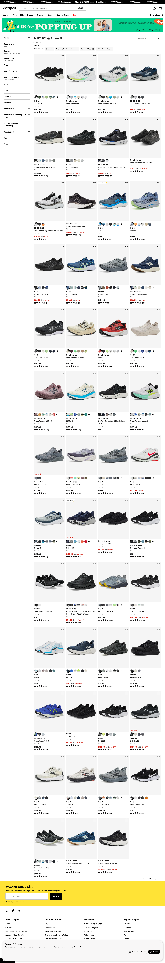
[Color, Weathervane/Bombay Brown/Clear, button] (114, 478)
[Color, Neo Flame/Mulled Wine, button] (71, 351)
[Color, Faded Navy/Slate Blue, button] (150, 224)
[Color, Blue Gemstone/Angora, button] (75, 414)
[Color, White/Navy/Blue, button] (118, 287)
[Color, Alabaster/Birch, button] (86, 671)
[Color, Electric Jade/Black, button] (75, 351)
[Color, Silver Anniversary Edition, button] (110, 605)
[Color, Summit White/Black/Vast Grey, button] (135, 478)
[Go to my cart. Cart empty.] (160, 8)
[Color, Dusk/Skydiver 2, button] (139, 734)
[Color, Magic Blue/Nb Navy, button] (54, 160)
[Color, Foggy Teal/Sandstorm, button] (75, 160)
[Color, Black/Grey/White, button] (118, 798)
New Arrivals (129, 931)
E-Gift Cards (89, 939)
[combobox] (47, 8)
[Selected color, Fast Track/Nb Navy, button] (36, 414)
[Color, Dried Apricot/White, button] (39, 414)
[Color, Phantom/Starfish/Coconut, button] (103, 605)
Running (127, 935)
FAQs (47, 924)
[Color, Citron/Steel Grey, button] (103, 734)
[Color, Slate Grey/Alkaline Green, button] (107, 97)
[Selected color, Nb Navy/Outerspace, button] (132, 287)
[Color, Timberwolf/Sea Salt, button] (139, 287)
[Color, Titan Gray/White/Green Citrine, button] (150, 541)
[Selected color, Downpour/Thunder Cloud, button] (132, 224)
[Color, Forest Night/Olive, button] (103, 287)
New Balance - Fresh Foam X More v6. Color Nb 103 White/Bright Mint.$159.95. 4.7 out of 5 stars (145, 401)
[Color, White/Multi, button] (82, 605)
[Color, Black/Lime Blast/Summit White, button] (114, 671)
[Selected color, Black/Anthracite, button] (100, 671)
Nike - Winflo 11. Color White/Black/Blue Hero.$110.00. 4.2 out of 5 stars (49, 657)
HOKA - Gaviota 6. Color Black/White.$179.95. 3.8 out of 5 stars (49, 84)
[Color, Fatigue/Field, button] (54, 541)
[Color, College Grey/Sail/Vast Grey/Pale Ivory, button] (46, 671)
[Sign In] (154, 8)
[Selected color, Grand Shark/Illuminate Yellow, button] (68, 287)
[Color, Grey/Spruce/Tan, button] (75, 798)
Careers (8, 928)
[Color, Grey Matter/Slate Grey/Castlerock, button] (146, 287)
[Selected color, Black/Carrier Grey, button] (68, 160)
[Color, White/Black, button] (107, 160)
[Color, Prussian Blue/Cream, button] (142, 351)
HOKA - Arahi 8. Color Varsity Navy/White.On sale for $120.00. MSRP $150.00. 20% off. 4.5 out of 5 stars (81, 657)
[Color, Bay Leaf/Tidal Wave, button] (50, 97)
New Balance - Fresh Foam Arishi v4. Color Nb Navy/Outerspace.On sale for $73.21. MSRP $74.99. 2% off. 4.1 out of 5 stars (145, 274)
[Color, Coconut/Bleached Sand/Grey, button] (103, 478)
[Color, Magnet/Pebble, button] (82, 478)
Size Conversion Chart (93, 924)
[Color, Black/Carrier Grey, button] (54, 861)
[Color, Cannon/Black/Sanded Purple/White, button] (54, 671)
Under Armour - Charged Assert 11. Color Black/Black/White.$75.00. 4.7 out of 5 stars (145, 528)
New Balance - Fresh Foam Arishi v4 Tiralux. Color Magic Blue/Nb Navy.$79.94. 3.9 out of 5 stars (81, 848)
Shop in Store (154, 30)
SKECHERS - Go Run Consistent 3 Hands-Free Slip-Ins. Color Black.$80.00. (113, 401)
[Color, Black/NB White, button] (114, 351)
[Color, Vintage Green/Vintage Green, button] (46, 97)
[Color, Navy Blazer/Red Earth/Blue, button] (86, 798)
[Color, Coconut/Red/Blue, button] (78, 798)
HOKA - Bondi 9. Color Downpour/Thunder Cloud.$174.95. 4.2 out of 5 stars (145, 211)
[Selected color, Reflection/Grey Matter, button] (68, 97)
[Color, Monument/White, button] (114, 734)
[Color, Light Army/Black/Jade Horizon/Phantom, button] (103, 671)
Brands (127, 924)
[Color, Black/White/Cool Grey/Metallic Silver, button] (150, 478)
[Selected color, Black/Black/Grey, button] (132, 671)
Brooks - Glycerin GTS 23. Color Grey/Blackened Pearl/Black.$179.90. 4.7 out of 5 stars (113, 784)
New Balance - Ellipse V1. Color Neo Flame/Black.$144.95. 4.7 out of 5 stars (113, 338)
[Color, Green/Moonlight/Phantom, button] (114, 605)
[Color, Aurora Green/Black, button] (75, 287)
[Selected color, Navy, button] (132, 97)
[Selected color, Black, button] (100, 414)
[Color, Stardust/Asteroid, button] (71, 541)
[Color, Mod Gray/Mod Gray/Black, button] (135, 541)
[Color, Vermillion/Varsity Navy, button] (86, 541)
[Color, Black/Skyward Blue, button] (82, 671)
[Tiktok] (13, 910)
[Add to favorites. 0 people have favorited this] (62, 56)
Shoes (48, 49)
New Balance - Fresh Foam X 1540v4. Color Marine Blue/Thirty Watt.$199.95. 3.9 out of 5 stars (49, 721)
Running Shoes (86, 49)
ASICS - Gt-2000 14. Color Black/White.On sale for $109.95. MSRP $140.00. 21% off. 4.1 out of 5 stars (113, 721)
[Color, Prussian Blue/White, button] (46, 287)
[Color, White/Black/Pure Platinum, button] (107, 671)
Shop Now (100, 2)
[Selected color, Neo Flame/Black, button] (100, 351)
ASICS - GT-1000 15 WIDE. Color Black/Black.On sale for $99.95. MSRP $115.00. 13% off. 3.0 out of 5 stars (49, 274)
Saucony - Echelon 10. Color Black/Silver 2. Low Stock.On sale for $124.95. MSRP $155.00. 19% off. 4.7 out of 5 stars (145, 721)
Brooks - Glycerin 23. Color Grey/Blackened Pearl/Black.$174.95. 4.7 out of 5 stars (113, 464)
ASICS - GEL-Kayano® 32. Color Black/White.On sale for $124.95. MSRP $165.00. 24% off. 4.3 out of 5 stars (145, 593)
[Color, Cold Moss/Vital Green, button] (139, 605)
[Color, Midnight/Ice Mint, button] (54, 351)
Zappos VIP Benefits (13, 939)
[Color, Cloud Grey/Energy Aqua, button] (50, 861)
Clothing (127, 928)
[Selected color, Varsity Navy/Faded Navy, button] (100, 224)
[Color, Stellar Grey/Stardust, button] (75, 671)
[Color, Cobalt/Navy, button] (43, 541)
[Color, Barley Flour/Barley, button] (146, 224)
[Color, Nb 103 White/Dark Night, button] (39, 160)
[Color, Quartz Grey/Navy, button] (43, 734)
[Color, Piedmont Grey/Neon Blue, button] (39, 287)
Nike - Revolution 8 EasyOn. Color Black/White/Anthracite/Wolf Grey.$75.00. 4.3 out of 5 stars (145, 784)
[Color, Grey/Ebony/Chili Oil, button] (39, 798)
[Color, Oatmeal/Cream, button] (43, 351)
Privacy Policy (79, 947)
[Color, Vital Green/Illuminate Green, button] (135, 351)
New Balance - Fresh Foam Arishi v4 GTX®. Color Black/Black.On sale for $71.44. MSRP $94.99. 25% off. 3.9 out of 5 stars (145, 147)
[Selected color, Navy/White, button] (68, 541)
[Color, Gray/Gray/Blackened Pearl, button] (139, 671)
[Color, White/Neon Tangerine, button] (135, 224)
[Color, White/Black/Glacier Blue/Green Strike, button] (39, 671)
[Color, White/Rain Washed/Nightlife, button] (107, 478)
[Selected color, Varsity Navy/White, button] (68, 671)
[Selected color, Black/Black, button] (36, 287)
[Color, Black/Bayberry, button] (103, 97)
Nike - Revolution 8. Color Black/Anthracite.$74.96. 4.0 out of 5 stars (113, 657)
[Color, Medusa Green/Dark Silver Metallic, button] (86, 414)
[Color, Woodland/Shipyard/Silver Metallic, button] (86, 478)
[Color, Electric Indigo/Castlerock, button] (110, 351)
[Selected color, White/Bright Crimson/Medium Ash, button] (132, 478)
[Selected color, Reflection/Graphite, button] (100, 97)
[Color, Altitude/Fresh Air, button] (46, 414)
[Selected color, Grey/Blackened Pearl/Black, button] (100, 478)
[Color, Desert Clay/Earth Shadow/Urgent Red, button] (82, 351)
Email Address (14, 896)
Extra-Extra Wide (104, 49)
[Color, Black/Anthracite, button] (50, 671)
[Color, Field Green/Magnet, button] (78, 478)
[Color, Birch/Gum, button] (135, 734)
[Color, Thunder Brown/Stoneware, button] (150, 287)
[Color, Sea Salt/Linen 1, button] (135, 287)
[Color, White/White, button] (107, 224)
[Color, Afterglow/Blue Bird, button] (71, 414)
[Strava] (19, 910)
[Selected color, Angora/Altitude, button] (68, 414)
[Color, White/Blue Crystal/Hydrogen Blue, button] (146, 798)
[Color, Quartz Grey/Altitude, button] (110, 97)
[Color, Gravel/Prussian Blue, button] (71, 160)
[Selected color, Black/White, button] (36, 97)
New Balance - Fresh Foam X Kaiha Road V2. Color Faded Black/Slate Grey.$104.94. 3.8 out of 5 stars (49, 147)
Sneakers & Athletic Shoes (65, 49)
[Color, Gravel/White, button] (110, 734)
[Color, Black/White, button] (39, 224)
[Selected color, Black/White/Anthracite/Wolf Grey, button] (132, 798)
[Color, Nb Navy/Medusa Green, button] (142, 287)
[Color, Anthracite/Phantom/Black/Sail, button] (118, 671)
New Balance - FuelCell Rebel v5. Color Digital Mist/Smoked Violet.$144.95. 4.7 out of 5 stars (81, 464)
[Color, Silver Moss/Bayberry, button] (78, 414)
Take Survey (89, 935)
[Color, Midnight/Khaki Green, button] (50, 351)
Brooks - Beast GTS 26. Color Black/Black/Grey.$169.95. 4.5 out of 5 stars (145, 657)
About (7, 924)
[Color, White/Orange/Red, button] (107, 287)
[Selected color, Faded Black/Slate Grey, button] (36, 160)
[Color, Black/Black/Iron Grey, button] (146, 478)
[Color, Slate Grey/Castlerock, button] (150, 414)
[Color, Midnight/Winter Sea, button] (78, 287)
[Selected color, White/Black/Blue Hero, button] (36, 671)
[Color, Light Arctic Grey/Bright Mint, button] (75, 478)
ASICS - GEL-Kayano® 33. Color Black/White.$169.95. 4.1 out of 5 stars (49, 338)
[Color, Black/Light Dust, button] (78, 160)
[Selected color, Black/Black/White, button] (132, 541)
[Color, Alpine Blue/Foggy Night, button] (75, 541)
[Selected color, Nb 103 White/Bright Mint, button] (132, 414)
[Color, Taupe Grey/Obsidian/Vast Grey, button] (43, 671)
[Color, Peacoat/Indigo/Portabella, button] (135, 671)
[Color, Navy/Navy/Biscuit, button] (114, 287)
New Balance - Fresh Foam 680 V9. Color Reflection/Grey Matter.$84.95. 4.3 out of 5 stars (81, 84)
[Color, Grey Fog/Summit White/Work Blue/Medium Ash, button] (142, 478)
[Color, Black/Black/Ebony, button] (110, 287)
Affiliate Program (91, 928)
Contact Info (50, 928)
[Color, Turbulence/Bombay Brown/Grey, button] (107, 605)
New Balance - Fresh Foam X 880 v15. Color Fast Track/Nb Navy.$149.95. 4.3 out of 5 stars (49, 401)
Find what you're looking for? (148, 879)
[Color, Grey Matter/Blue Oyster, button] (46, 160)
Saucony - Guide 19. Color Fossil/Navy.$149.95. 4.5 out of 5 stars (49, 528)
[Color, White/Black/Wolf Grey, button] (135, 798)
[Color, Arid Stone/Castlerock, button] (78, 351)
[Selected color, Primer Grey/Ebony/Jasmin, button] (100, 605)
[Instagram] (6, 910)
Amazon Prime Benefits (14, 935)
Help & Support (156, 15)
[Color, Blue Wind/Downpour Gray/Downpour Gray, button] (142, 541)
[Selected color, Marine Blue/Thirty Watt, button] (36, 734)
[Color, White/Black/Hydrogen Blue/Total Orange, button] (139, 478)
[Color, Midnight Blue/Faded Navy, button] (54, 97)
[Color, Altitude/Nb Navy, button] (75, 97)
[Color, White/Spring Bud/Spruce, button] (71, 798)
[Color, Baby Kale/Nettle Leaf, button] (39, 97)
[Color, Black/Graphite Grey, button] (107, 734)
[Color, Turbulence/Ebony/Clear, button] (110, 478)
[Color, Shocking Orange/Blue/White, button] (103, 798)
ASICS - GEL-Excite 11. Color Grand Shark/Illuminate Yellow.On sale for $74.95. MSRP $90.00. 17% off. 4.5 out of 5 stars (81, 274)
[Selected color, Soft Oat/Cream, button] (132, 351)
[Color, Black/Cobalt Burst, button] (150, 351)
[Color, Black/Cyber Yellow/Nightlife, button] (118, 478)
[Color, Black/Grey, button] (78, 605)
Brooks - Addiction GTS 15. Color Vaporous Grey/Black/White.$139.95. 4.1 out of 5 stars (49, 784)
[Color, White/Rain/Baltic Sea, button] (110, 798)
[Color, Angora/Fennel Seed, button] (78, 97)
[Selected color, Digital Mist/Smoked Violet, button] (68, 478)
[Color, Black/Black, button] (139, 97)
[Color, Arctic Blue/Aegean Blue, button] (43, 861)
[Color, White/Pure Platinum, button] (110, 671)
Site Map (88, 931)
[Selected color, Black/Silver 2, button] (132, 734)
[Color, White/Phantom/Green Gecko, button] (114, 798)
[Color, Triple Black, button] (39, 541)
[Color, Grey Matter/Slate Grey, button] (50, 160)
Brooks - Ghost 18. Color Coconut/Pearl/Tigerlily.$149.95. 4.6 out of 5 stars (81, 784)
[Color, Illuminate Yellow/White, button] (46, 351)
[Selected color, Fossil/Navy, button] (36, 541)
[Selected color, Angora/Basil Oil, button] (68, 351)
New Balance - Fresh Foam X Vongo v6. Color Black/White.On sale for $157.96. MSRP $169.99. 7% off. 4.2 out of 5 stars (113, 848)
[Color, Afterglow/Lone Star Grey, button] (107, 351)
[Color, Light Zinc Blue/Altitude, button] (71, 97)
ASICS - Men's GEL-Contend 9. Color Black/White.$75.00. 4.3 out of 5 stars (49, 593)
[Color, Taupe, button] (107, 414)
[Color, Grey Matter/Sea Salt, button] (118, 97)
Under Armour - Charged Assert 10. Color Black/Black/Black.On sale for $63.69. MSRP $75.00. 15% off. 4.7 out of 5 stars (113, 528)
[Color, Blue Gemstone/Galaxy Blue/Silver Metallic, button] (135, 414)
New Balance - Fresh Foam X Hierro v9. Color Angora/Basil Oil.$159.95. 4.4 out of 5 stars (81, 338)
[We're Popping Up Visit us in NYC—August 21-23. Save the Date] (82, 25)
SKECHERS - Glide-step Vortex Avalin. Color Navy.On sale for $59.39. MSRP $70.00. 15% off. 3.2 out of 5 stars (145, 84)
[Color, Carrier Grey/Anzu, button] (39, 605)
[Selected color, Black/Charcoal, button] (100, 160)
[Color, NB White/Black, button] (86, 97)
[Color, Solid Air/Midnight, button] (146, 351)
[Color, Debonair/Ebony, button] (46, 541)
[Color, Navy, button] (43, 224)
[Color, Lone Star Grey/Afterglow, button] (114, 97)
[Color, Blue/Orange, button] (75, 605)
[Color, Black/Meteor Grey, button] (82, 287)
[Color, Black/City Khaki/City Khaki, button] (146, 541)
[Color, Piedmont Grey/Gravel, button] (142, 605)
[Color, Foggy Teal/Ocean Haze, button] (71, 287)
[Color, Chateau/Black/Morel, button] (82, 798)
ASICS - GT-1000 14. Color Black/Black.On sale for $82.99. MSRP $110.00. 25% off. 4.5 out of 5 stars (81, 721)
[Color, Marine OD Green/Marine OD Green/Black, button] (139, 541)
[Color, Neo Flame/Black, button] (54, 414)
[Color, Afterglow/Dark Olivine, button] (86, 351)
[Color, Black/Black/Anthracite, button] (39, 478)
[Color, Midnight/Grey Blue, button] (82, 160)
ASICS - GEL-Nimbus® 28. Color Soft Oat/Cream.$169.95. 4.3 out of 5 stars (145, 338)
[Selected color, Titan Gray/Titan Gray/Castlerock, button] (36, 478)
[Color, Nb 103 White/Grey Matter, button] (82, 97)
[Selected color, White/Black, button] (36, 224)
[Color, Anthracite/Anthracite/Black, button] (139, 798)
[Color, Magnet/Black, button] (118, 351)
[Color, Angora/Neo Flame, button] (50, 414)
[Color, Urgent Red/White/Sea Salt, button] (71, 478)
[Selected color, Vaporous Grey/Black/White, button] (36, 798)
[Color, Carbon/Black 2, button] (142, 734)
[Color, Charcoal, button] (142, 97)
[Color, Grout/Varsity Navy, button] (139, 224)
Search (81, 8)
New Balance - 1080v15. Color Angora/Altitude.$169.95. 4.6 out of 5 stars (81, 401)
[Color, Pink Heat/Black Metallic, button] (103, 351)
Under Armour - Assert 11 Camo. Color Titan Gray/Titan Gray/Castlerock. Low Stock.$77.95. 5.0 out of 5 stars (49, 464)
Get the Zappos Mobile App (16, 931)
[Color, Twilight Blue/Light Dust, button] (86, 287)
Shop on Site (141, 30)
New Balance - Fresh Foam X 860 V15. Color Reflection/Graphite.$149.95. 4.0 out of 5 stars (113, 84)
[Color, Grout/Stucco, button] (43, 97)
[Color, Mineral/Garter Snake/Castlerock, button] (139, 414)
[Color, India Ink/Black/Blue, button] (43, 798)
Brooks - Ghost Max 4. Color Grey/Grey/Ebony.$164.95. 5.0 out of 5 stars (113, 274)
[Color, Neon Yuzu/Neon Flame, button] (78, 671)
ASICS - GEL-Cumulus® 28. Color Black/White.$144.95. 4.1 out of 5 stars (49, 848)
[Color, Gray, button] (103, 160)
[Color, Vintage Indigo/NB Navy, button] (43, 160)
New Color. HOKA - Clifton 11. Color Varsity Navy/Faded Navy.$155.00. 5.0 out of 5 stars (113, 211)
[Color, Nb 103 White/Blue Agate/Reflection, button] (142, 414)
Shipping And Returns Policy (56, 935)
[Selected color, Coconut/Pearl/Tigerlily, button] (68, 798)
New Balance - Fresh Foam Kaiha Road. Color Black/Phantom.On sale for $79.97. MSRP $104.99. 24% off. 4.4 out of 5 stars (81, 211)
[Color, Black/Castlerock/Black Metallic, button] (146, 414)
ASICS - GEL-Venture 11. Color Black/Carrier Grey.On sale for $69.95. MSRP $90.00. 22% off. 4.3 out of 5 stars (81, 147)
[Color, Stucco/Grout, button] (118, 224)
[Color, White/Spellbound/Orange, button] (118, 605)
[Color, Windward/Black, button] (50, 541)
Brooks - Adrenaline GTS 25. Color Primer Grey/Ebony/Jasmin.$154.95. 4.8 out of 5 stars (113, 593)
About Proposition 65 (53, 939)
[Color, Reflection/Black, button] (43, 414)
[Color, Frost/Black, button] (114, 224)
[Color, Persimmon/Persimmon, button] (82, 541)
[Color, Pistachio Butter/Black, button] (82, 414)
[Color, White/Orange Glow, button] (135, 605)
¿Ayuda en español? (53, 931)
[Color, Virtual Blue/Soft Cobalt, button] (103, 224)
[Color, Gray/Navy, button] (135, 97)
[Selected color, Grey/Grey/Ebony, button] (100, 287)
